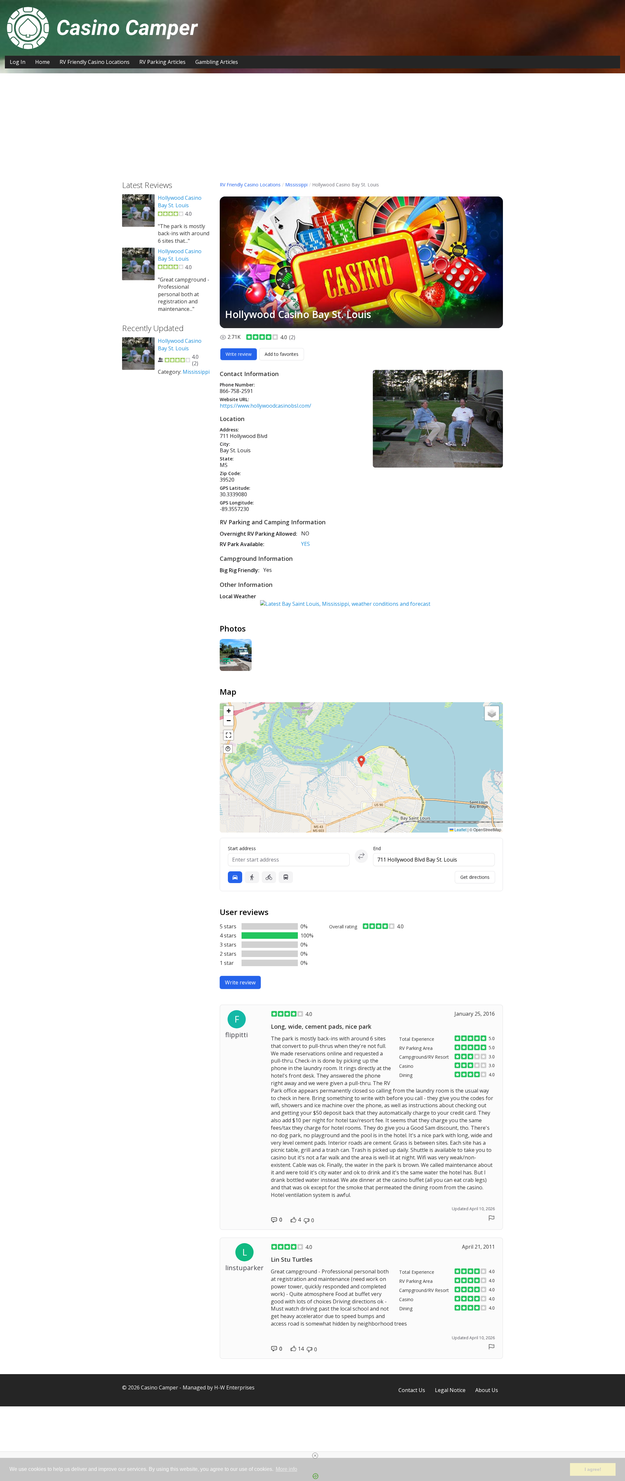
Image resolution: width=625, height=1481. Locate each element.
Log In (17, 61)
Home (42, 61)
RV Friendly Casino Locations (95, 61)
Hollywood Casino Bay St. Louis (179, 201)
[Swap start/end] (361, 856)
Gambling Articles (216, 61)
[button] (361, 761)
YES (305, 543)
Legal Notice (450, 1390)
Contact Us (411, 1390)
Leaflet (459, 829)
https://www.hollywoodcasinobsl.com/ (265, 405)
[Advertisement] (312, 132)
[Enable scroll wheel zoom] (228, 749)
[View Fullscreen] (228, 735)
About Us (486, 1390)
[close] (315, 1456)
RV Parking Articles (162, 61)
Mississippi (296, 184)
